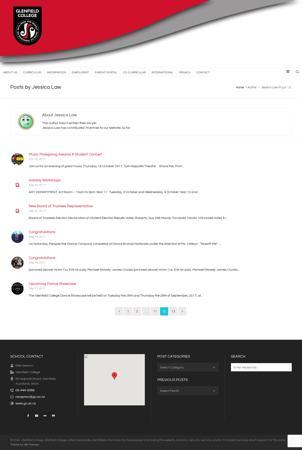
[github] (53, 415)
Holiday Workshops (45, 180)
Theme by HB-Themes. (24, 444)
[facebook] (28, 415)
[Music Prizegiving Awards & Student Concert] (17, 159)
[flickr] (45, 415)
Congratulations (42, 232)
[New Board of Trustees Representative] (17, 211)
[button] (286, 367)
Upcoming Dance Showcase (52, 284)
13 (173, 311)
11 (155, 311)
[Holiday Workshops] (17, 185)
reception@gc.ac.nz (30, 396)
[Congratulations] (17, 237)
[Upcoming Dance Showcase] (17, 288)
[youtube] (36, 415)
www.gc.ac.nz (25, 403)
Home (240, 87)
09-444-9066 (25, 390)
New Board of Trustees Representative (61, 206)
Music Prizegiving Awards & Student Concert (65, 154)
